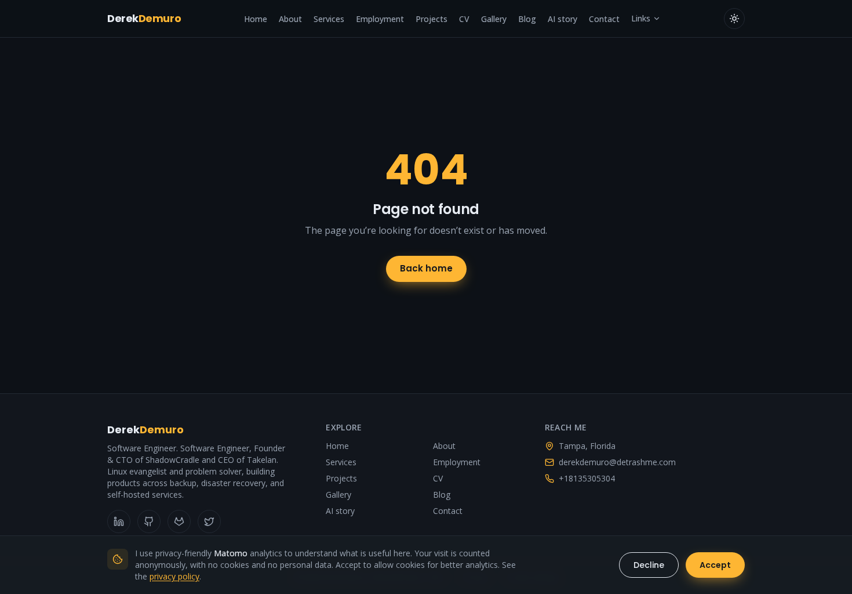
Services (329, 18)
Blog (527, 18)
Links (640, 18)
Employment (380, 18)
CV (464, 18)
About (290, 18)
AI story (562, 18)
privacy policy (174, 576)
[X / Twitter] (209, 521)
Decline (648, 565)
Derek (144, 18)
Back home (426, 268)
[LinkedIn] (118, 521)
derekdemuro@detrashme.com (617, 462)
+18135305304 (587, 478)
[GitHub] (149, 521)
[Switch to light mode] (734, 18)
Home (255, 18)
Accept (715, 565)
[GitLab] (179, 521)
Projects (431, 18)
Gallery (494, 18)
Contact (604, 18)
